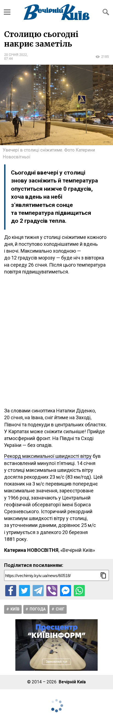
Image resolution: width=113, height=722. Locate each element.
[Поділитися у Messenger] (65, 590)
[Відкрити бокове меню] (7, 12)
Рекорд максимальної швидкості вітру (48, 456)
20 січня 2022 (15, 55)
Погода (38, 609)
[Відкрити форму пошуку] (105, 12)
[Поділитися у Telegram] (38, 590)
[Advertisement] (56, 341)
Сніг (60, 609)
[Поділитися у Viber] (51, 590)
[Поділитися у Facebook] (10, 590)
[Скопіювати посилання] (103, 575)
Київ (14, 609)
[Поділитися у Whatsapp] (79, 590)
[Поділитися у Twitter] (24, 590)
